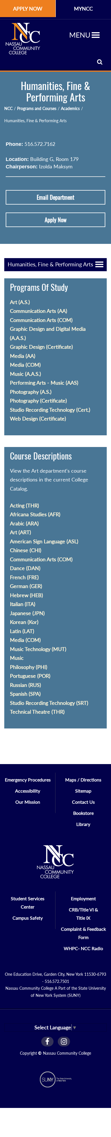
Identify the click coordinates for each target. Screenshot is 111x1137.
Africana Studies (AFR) (35, 514)
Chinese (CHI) (25, 550)
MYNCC (83, 8)
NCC (8, 108)
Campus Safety (28, 917)
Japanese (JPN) (27, 613)
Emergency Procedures (28, 779)
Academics (70, 108)
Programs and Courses (36, 108)
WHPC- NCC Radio (83, 948)
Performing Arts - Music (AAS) (44, 382)
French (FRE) (24, 577)
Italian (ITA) (22, 604)
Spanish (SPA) (25, 694)
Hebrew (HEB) (26, 595)
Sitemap (83, 790)
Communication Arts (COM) (41, 320)
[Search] (100, 62)
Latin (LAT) (22, 631)
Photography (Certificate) (38, 400)
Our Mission (27, 802)
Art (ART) (20, 532)
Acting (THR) (24, 505)
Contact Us (83, 802)
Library (83, 824)
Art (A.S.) (20, 302)
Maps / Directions (83, 779)
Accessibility (27, 790)
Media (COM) (25, 365)
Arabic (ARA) (24, 523)
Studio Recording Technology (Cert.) (50, 410)
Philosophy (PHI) (28, 667)
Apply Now (56, 220)
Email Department (55, 197)
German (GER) (26, 586)
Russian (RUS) (25, 685)
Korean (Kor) (24, 622)
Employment (83, 898)
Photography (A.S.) (31, 392)
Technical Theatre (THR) (37, 712)
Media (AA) (22, 356)
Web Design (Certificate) (38, 418)
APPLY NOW (27, 8)
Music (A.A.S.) (25, 374)
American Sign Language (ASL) (44, 541)
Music (17, 658)
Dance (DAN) (25, 568)
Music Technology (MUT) (38, 649)
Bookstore (83, 813)
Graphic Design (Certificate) (41, 347)
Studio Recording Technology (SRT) (49, 703)
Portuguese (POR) (30, 676)
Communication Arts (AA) (38, 311)
